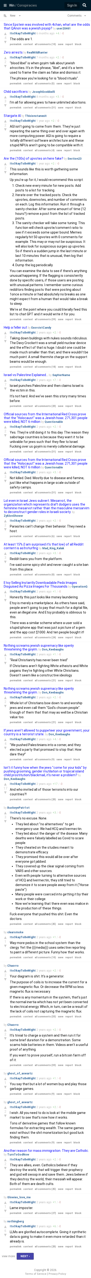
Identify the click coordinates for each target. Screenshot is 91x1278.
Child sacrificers (16, 91)
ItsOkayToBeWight (23, 33)
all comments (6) (45, 536)
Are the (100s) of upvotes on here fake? (33, 158)
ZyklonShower (13, 515)
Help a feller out (15, 327)
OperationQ (80, 586)
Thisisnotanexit (36, 116)
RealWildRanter (37, 52)
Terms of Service (35, 1273)
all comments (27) (45, 1213)
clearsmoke (15, 932)
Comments (74, 15)
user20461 (63, 28)
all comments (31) (45, 107)
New (13, 15)
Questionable (54, 422)
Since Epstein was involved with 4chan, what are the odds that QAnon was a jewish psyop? (47, 26)
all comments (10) (45, 44)
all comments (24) (45, 637)
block (78, 44)
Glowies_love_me (19, 1197)
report (69, 44)
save (60, 44)
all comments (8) (45, 574)
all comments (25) (45, 924)
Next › (25, 1256)
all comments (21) (45, 680)
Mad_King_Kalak (53, 548)
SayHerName (61, 375)
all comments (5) (45, 83)
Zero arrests (13, 52)
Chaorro (13, 965)
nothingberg (15, 1221)
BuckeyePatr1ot (18, 807)
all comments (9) (45, 759)
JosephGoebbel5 (43, 91)
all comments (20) (45, 799)
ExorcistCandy (41, 327)
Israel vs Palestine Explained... (26, 375)
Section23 (74, 158)
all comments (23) (45, 406)
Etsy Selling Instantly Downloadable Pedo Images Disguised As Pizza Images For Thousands (40, 584)
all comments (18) (45, 367)
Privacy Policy (57, 1273)
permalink (15, 44)
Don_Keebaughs (53, 649)
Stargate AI (12, 116)
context (28, 44)
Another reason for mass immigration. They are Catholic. (46, 1150)
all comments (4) (45, 150)
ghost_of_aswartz (20, 1073)
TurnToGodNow (18, 1154)
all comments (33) (45, 1016)
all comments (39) (45, 319)
